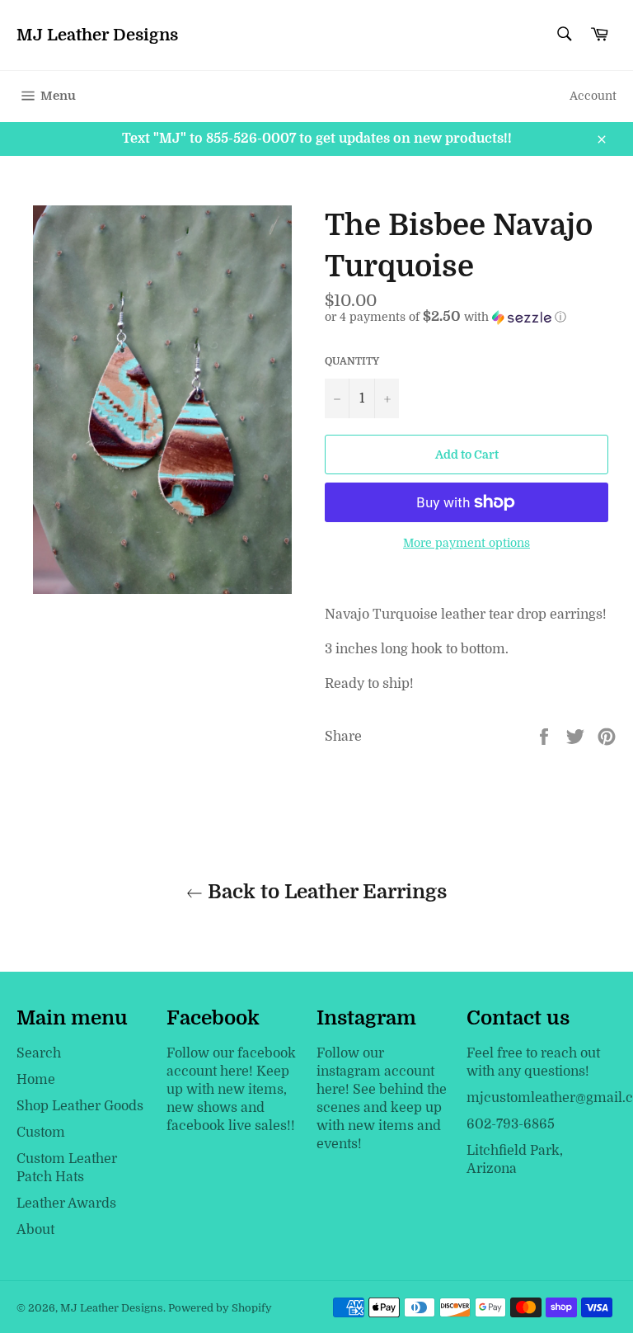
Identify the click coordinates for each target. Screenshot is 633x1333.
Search (38, 1053)
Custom (40, 1132)
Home (35, 1079)
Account (593, 95)
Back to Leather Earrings (325, 891)
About (35, 1229)
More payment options (466, 542)
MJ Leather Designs (97, 35)
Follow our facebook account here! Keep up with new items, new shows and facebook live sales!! (231, 1089)
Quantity (352, 361)
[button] (471, 317)
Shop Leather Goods (79, 1106)
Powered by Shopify (220, 1308)
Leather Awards (66, 1203)
